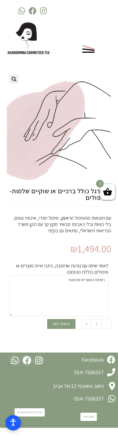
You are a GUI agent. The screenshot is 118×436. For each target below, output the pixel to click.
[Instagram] (43, 10)
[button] (88, 417)
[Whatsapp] (21, 10)
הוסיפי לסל (61, 324)
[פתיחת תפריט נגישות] (13, 423)
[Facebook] (32, 10)
